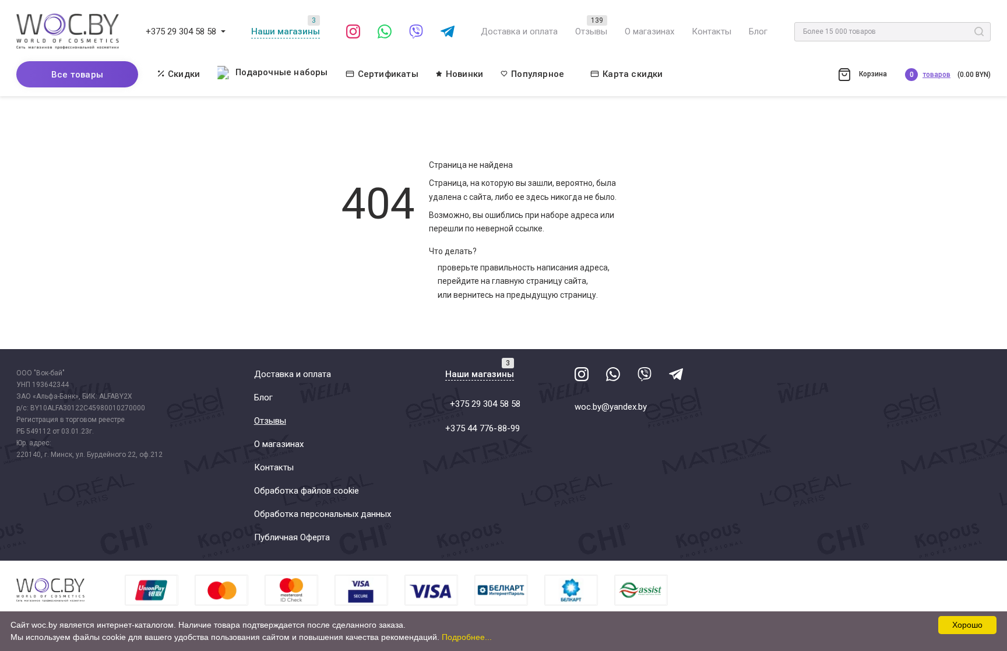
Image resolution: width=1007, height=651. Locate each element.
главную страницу (527, 281)
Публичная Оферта (292, 537)
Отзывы (591, 31)
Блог (758, 31)
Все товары (77, 74)
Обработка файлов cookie (306, 490)
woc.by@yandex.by (611, 407)
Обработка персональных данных (322, 514)
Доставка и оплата (519, 31)
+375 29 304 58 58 (181, 31)
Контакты (711, 31)
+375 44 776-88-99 (482, 428)
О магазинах (649, 31)
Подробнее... (467, 637)
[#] (223, 31)
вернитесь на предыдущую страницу (524, 295)
